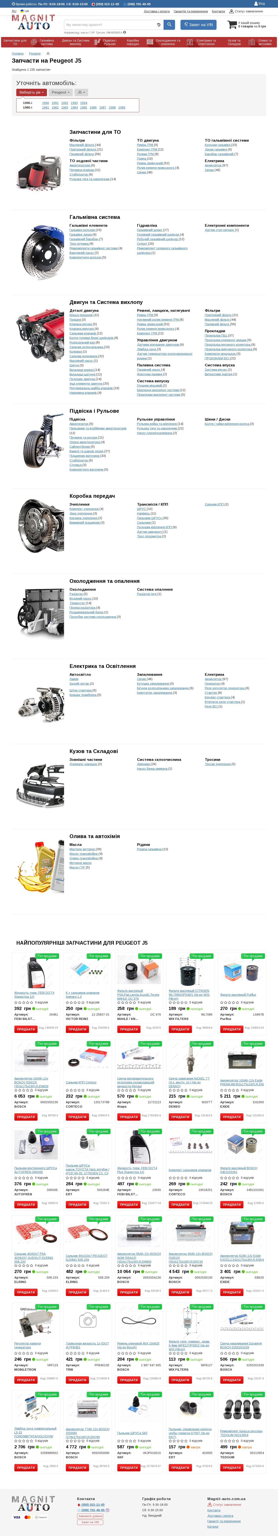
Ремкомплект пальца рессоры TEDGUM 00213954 (241, 1433)
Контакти (218, 11)
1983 (64, 107)
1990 (45, 103)
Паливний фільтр (82, 154)
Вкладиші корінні (82, 370)
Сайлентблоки (80, 446)
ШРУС (142, 509)
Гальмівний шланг (150, 230)
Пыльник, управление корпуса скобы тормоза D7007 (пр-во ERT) (190, 1433)
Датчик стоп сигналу (220, 230)
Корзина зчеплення (84, 518)
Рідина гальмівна (149, 849)
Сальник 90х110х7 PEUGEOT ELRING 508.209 (87, 1257)
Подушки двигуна (83, 379)
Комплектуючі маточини (87, 469)
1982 (55, 107)
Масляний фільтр (82, 145)
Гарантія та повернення (191, 11)
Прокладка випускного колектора (229, 349)
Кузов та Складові (94, 751)
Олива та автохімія (95, 836)
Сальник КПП (215, 504)
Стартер (211, 692)
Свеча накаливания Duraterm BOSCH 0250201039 (241, 1345)
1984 (74, 107)
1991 (55, 103)
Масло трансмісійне (84, 853)
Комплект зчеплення (84, 509)
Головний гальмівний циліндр (158, 234)
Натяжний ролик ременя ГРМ (158, 319)
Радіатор (77, 594)
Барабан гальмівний (219, 154)
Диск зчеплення (81, 513)
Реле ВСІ (211, 706)
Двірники (144, 764)
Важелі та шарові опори (87, 451)
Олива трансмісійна (84, 858)
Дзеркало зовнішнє (84, 764)
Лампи (74, 679)
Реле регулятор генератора (225, 688)
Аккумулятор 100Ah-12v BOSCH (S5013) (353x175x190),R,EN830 (31, 1082)
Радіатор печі (147, 594)
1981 (45, 107)
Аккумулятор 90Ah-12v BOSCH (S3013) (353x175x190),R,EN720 (190, 1257)
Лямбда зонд (147, 349)
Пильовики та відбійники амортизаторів (98, 428)
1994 (83, 103)
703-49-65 (93, 1510)
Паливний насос (149, 369)
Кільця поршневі (82, 315)
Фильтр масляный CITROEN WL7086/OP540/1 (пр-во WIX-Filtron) (189, 994)
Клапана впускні (81, 324)
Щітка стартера (81, 690)
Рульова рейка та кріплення (157, 424)
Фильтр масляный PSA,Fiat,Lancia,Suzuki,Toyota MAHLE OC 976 (138, 994)
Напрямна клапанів (84, 392)
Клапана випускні (82, 328)
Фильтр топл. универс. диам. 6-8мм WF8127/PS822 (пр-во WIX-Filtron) (189, 1345)
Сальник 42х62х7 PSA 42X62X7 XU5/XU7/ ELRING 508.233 (33, 1257)
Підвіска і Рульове (94, 411)
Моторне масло (81, 863)
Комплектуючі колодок (86, 257)
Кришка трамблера (83, 695)
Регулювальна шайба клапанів (92, 388)
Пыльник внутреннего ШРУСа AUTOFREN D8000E (35, 1170)
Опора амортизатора (85, 442)
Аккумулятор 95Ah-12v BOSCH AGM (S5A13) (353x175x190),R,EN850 (139, 1257)
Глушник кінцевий (150, 385)
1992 (64, 103)
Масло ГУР (78, 867)
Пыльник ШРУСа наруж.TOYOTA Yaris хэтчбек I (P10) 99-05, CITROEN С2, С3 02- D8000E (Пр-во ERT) (87, 1171)
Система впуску (216, 369)
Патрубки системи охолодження (93, 617)
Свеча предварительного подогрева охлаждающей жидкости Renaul (135, 1082)
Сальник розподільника (87, 347)
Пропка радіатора (83, 607)
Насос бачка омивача (152, 768)
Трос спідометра (149, 536)
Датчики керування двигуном (158, 344)
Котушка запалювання (153, 683)
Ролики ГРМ (146, 154)
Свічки (142, 172)
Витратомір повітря (219, 374)
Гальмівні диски (81, 234)
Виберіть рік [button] (30, 92)
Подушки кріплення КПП (155, 527)
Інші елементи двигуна (86, 383)
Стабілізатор (79, 174)
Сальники (144, 522)
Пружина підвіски (82, 170)
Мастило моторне (83, 849)
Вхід (261, 3)
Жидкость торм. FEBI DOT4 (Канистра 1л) (34, 994)
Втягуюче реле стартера (223, 702)
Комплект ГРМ (147, 149)
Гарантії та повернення (224, 1521)
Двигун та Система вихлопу (106, 302)
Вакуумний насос (82, 253)
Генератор (213, 683)
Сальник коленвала (84, 356)
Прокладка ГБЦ (216, 335)
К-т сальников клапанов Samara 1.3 (82, 994)
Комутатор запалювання (155, 692)
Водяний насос (81, 598)
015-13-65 (92, 1504)
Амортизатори (80, 165)
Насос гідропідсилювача (155, 433)
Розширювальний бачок (87, 612)
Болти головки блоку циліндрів (92, 338)
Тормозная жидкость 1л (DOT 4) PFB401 (87, 1345)
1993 (74, 103)
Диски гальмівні (216, 149)
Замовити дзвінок (90, 1516)
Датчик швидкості (150, 531)
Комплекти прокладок (221, 353)
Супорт (142, 243)
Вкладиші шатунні (83, 374)
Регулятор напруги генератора (27, 1345)
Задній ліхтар (80, 683)
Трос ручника (79, 243)
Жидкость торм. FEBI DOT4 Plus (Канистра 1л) (137, 1170)
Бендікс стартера (218, 697)
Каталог (213, 1526)
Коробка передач (92, 496)
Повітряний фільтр (83, 149)
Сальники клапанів (83, 333)
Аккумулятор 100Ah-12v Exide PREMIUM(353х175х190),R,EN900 (244, 1082)
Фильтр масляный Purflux (238, 994)
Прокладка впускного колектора (228, 344)
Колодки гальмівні (218, 145)
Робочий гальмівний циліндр (158, 239)
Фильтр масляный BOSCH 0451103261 (238, 1170)
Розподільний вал (83, 342)
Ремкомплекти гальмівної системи (94, 248)
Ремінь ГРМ (145, 145)
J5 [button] (80, 92)
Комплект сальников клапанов (190, 1170)
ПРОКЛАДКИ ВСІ (217, 358)
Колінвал (76, 351)
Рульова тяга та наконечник (90, 179)
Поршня (76, 319)
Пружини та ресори (84, 437)
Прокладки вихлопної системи (159, 394)
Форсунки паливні (150, 374)
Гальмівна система (95, 217)
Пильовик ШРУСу (150, 518)
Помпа (142, 158)
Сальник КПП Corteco (81, 1082)
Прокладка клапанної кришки (226, 340)
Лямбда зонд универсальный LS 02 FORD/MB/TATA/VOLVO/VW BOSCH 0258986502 (35, 1434)
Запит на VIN (200, 25)
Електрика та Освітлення (103, 666)
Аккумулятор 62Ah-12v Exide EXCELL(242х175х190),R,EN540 (242, 1257)
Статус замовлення (248, 11)
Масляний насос (82, 360)
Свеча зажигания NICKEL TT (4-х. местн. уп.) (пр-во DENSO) (189, 1082)
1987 (102, 107)
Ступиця (76, 465)
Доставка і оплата (157, 11)
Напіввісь (144, 513)
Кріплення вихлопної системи (158, 390)
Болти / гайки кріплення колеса (227, 424)
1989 (121, 107)
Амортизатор (79, 424)
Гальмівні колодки (83, 230)
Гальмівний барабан (84, 239)
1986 (93, 107)
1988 (112, 107)
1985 (83, 107)
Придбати (26, 1029)
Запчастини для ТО (95, 132)
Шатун (75, 365)
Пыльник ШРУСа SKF (132, 1433)
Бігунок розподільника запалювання (163, 688)
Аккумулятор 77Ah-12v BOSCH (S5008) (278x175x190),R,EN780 (87, 1433)
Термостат (78, 603)
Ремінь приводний (150, 163)
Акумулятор (213, 165)
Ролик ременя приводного (156, 167)
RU (14, 11)
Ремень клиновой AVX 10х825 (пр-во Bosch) (138, 1345)
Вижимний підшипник (85, 522)
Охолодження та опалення (105, 581)
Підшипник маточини (85, 456)
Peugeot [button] (59, 92)
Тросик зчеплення (218, 764)
